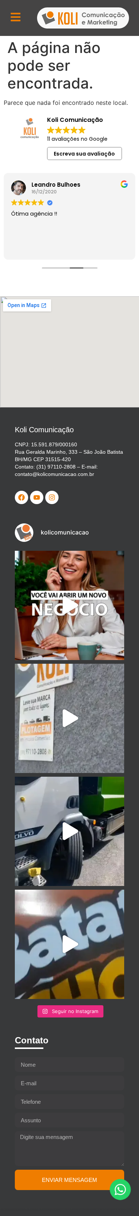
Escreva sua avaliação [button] (84, 153)
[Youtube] (36, 497)
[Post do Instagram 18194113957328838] (69, 944)
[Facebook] (21, 497)
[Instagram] (52, 497)
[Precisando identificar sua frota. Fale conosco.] (69, 718)
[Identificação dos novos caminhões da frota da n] (69, 831)
